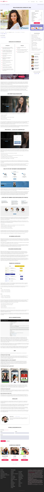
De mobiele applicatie (34, 42)
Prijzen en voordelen (33, 44)
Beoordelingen (33, 1)
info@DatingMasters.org (32, 472)
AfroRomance (12, 485)
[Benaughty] (37, 28)
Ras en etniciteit (3, 35)
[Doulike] (32, 65)
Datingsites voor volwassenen (14, 473)
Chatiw (19, 480)
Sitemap (2, 478)
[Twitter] (4, 33)
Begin (21, 76)
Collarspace (20, 479)
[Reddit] (35, 73)
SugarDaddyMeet (13, 486)
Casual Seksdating (13, 477)
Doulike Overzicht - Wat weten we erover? (36, 66)
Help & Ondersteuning (34, 45)
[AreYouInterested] (32, 68)
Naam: (1, 431)
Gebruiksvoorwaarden (3, 477)
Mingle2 (12, 480)
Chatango (12, 487)
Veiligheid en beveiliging (34, 43)
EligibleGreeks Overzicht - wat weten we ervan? (36, 57)
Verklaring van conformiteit (4, 473)
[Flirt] (33, 28)
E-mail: (16, 431)
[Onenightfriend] (41, 28)
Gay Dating (12, 472)
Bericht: (2, 434)
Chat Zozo (20, 486)
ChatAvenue (12, 481)
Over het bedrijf (2, 472)
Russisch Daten (20, 471)
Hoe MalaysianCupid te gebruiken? (35, 50)
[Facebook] (1, 33)
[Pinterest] (6, 33)
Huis (28, 1)
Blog (36, 1)
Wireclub (20, 485)
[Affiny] (32, 62)
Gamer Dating (20, 473)
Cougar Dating (12, 478)
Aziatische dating (3, 37)
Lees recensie (5, 458)
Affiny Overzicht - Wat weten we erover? (36, 63)
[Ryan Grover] (5, 419)
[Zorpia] (32, 60)
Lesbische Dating (21, 478)
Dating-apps (12, 471)
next (16, 464)
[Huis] (4, 1)
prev (13, 464)
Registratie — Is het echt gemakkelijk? (35, 38)
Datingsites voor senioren (14, 479)
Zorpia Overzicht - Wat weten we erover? (36, 60)
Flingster (20, 481)
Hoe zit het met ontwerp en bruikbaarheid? (36, 39)
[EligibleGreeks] (32, 57)
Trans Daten (20, 472)
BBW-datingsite (20, 477)
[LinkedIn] (2, 33)
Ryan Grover (12, 416)
